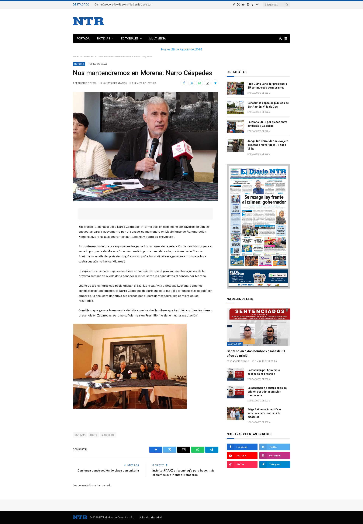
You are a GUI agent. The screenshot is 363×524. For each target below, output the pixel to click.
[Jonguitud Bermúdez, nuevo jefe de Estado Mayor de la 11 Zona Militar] (235, 145)
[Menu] (286, 38)
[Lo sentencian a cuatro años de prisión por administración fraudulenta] (235, 392)
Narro (93, 434)
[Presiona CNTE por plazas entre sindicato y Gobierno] (235, 126)
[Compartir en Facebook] (184, 82)
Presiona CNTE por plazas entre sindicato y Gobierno (267, 123)
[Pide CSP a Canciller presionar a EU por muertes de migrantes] (235, 88)
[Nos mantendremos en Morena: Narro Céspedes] (145, 200)
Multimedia (157, 38)
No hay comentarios (115, 83)
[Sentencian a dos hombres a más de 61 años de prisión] (258, 327)
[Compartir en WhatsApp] (199, 82)
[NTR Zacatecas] (88, 21)
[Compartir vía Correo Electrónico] (207, 82)
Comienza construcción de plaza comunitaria (108, 470)
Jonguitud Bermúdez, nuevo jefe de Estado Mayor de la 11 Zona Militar (267, 145)
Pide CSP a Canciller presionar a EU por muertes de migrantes (132, 4)
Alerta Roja (234, 344)
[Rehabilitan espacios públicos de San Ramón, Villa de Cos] (235, 107)
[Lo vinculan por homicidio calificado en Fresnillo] (235, 374)
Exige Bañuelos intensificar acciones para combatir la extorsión (264, 413)
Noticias (103, 38)
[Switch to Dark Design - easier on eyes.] (280, 38)
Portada (83, 38)
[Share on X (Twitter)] (191, 82)
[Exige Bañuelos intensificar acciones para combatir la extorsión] (235, 413)
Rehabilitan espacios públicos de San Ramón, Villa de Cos (268, 104)
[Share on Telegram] (215, 82)
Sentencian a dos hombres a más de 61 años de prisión (256, 353)
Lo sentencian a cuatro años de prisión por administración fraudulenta (267, 391)
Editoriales (130, 38)
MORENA (80, 434)
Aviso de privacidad (150, 517)
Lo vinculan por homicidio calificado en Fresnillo (263, 372)
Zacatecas (108, 434)
